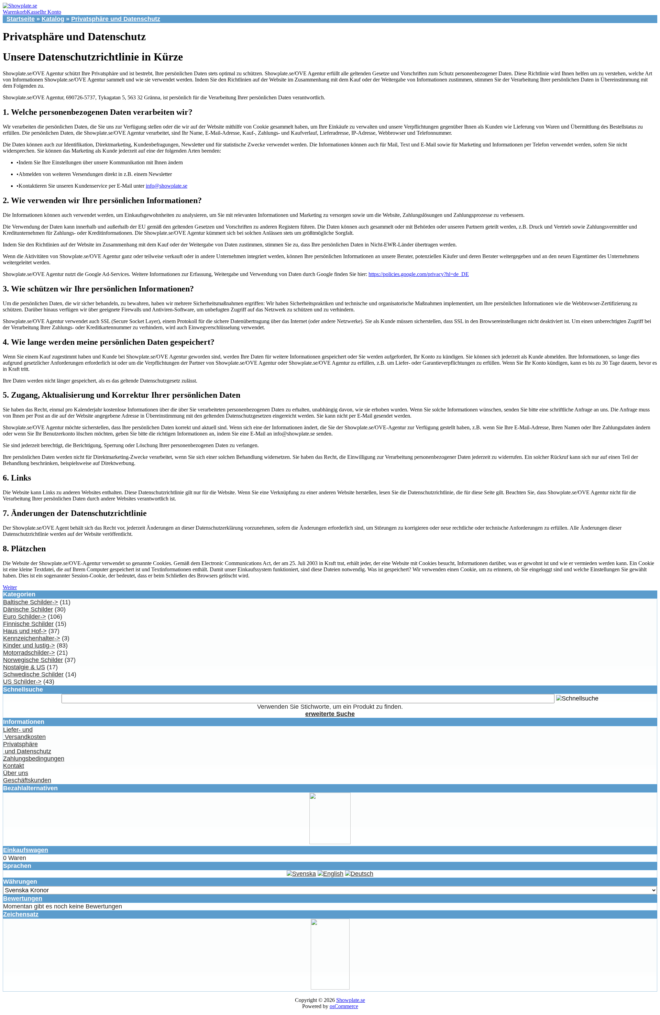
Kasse (33, 12)
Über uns (15, 773)
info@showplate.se (166, 186)
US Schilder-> (22, 681)
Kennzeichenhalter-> (31, 638)
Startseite (21, 18)
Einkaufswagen (25, 850)
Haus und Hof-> (25, 631)
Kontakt (13, 765)
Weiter (10, 587)
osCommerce (344, 1006)
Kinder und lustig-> (29, 645)
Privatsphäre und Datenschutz (115, 18)
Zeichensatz (20, 914)
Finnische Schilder (28, 623)
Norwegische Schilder (33, 660)
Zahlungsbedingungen (33, 758)
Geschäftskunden (27, 780)
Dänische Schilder (28, 609)
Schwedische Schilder (33, 674)
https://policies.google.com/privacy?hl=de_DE (418, 274)
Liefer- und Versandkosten (24, 733)
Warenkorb (15, 12)
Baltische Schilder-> (30, 602)
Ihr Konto (50, 12)
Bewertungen (22, 898)
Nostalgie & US (24, 667)
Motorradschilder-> (29, 652)
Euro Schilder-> (24, 616)
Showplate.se (350, 1000)
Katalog (53, 18)
